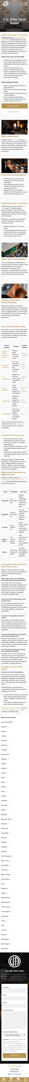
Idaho (3, 777)
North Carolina (5, 874)
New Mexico (5, 865)
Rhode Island (5, 902)
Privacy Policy (14, 1069)
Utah (2, 925)
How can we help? (8, 1010)
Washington (5, 939)
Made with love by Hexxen (14, 1074)
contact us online (17, 709)
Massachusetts (6, 819)
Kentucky (4, 800)
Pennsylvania (5, 898)
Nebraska (4, 847)
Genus (23, 364)
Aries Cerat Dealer (7, 722)
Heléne (25, 355)
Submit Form (14, 1055)
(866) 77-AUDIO (5, 709)
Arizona (3, 736)
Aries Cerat (14, 140)
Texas (3, 921)
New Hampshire (6, 856)
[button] (14, 1072)
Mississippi (5, 833)
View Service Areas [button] (8, 717)
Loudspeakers (6, 414)
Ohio (2, 884)
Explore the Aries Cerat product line (11, 708)
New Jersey (5, 861)
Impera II (24, 376)
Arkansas (4, 740)
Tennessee (4, 916)
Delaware (4, 759)
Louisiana (4, 805)
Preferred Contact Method (10, 1032)
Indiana (3, 787)
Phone (5, 1002)
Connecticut (5, 754)
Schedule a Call (13, 106)
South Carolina (5, 907)
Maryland (4, 814)
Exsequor (24, 391)
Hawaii (3, 773)
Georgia (3, 768)
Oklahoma (4, 888)
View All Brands (13, 112)
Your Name (6, 987)
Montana (4, 842)
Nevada (3, 851)
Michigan (4, 824)
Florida (3, 764)
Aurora (23, 414)
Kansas (3, 796)
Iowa (2, 791)
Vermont (4, 930)
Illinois (3, 782)
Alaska (3, 731)
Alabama (4, 727)
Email (5, 995)
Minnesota (4, 828)
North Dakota (5, 879)
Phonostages (6, 401)
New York (4, 870)
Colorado (4, 750)
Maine (3, 810)
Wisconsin (4, 948)
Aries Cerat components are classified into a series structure (14, 479)
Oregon (3, 893)
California (4, 745)
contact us (20, 424)
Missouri (4, 837)
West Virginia (5, 944)
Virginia (3, 934)
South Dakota (5, 911)
